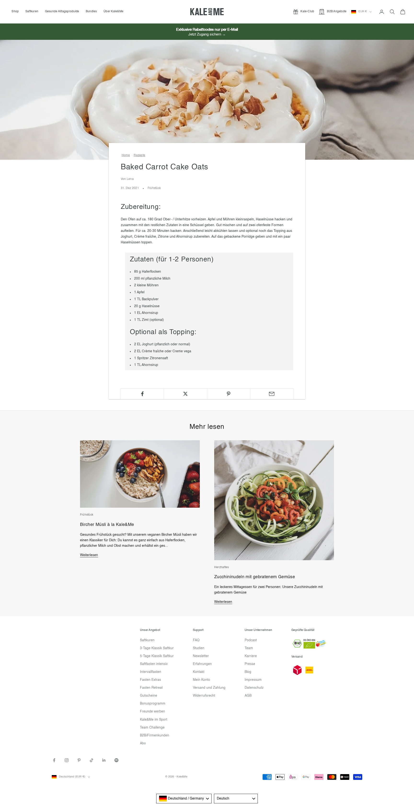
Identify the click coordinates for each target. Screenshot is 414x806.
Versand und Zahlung (209, 687)
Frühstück (154, 188)
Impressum (253, 680)
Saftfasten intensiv (154, 664)
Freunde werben (152, 711)
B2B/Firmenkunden (154, 735)
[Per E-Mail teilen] (271, 393)
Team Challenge (152, 727)
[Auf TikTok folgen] (91, 760)
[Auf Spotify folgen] (116, 760)
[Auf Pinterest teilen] (228, 393)
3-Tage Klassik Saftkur (157, 648)
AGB (248, 695)
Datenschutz (254, 687)
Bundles (91, 11)
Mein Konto (201, 680)
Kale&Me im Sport (153, 719)
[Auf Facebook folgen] (54, 760)
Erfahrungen (202, 664)
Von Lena (127, 179)
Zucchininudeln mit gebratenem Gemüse (254, 577)
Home (126, 155)
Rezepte (139, 155)
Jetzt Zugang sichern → (207, 34)
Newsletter (201, 656)
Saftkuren (31, 11)
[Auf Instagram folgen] (66, 760)
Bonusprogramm (152, 703)
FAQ (196, 640)
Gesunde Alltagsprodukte (62, 11)
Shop (15, 11)
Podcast (251, 640)
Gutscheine (148, 695)
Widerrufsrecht (204, 695)
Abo (143, 743)
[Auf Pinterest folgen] (79, 760)
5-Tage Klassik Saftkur (157, 656)
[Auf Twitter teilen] (185, 393)
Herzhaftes (221, 567)
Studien (198, 648)
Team (249, 648)
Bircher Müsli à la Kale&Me (107, 525)
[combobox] (184, 798)
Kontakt (198, 672)
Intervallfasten (150, 672)
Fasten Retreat (151, 687)
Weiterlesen (89, 555)
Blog (248, 672)
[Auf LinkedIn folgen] (104, 760)
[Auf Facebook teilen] (142, 393)
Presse (250, 664)
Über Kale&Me (113, 11)
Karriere (251, 656)
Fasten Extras (150, 680)
